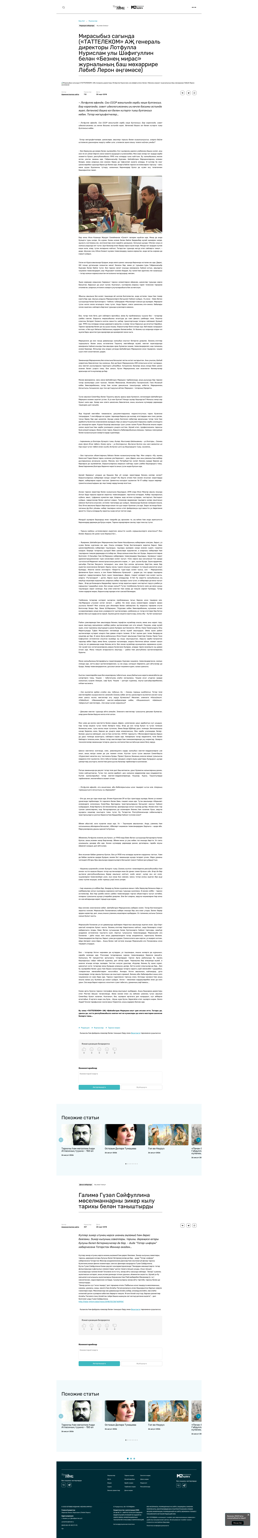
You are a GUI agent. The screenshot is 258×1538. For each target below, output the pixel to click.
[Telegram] (188, 93)
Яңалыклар (93, 21)
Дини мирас (128, 1490)
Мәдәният (143, 1483)
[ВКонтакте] (182, 93)
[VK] (63, 1485)
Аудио (109, 1487)
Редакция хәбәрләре (86, 26)
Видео (109, 1483)
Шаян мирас (144, 1479)
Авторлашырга (99, 1087)
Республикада (145, 1487)
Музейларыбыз (129, 1479)
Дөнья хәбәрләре (85, 1185)
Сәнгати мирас (145, 1475)
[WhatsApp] (194, 93)
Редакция (84, 1028)
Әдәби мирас (128, 1483)
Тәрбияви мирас (130, 1487)
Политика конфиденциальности (158, 1525)
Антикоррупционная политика (124, 1524)
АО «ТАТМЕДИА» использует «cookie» (159, 1517)
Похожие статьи (80, 1117)
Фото (109, 1479)
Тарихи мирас (113, 1028)
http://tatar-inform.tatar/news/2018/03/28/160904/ (101, 1302)
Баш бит (82, 21)
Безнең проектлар (113, 1490)
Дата (101, 93)
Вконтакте (135, 1033)
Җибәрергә (141, 1087)
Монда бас (237, 1523)
